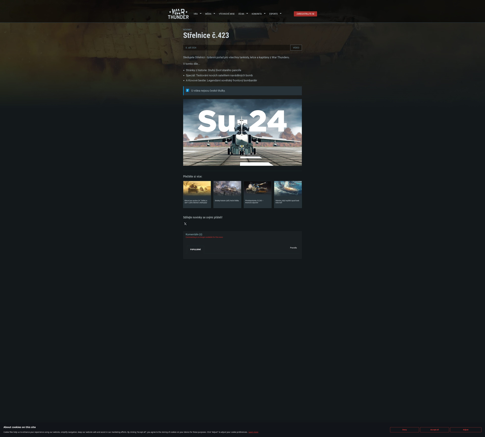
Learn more (253, 432)
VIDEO (296, 47)
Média (208, 13)
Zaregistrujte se (305, 13)
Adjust (465, 430)
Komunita (257, 13)
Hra (196, 13)
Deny (404, 430)
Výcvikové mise (227, 13)
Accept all (434, 430)
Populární (195, 249)
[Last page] (189, 255)
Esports (273, 13)
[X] (185, 224)
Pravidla (293, 248)
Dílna (241, 13)
